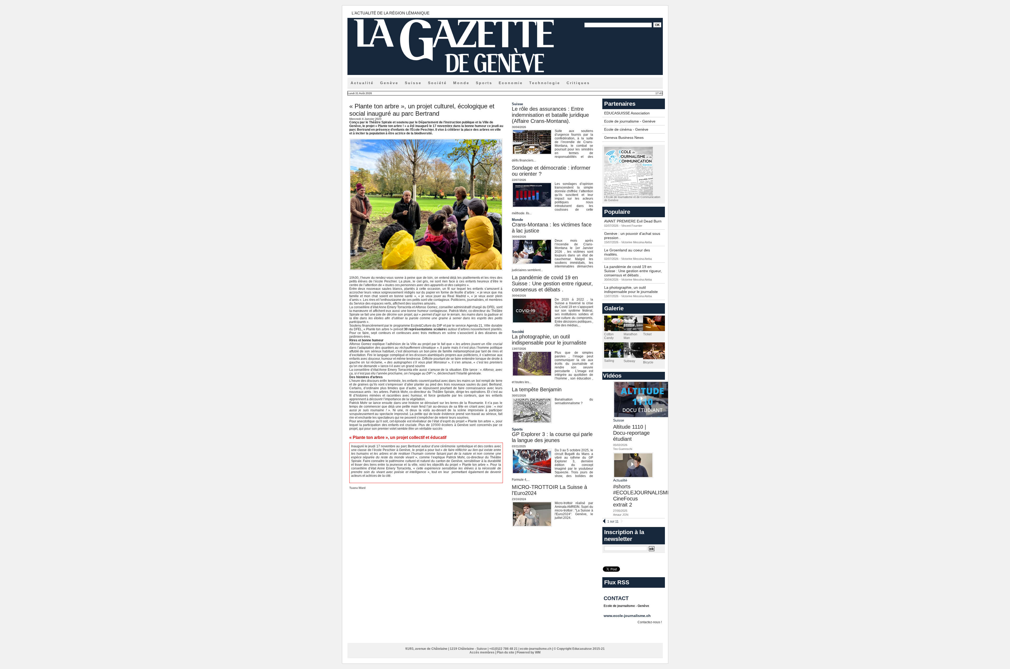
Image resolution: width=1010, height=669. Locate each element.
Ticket (647, 334)
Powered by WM (529, 652)
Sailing (609, 361)
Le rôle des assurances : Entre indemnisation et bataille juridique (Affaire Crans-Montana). (550, 115)
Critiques (578, 83)
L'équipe (420, 639)
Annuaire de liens (492, 639)
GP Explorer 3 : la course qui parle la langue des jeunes (552, 437)
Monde (461, 83)
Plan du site (505, 652)
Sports (484, 83)
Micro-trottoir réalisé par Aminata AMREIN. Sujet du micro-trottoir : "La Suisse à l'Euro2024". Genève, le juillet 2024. (574, 510)
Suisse (413, 83)
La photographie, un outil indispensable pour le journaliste (549, 340)
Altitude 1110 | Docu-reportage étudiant (631, 433)
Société (437, 83)
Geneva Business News (624, 137)
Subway (629, 361)
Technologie (544, 83)
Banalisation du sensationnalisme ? (574, 401)
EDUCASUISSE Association (627, 113)
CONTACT (546, 639)
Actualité (362, 83)
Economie (511, 83)
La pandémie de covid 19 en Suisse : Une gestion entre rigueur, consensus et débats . (552, 283)
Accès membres (481, 652)
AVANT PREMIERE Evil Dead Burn (632, 221)
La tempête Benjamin (537, 389)
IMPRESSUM (612, 639)
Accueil (357, 639)
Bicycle (648, 362)
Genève (389, 83)
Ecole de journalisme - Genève (629, 121)
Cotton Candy (609, 336)
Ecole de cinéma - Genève (626, 129)
